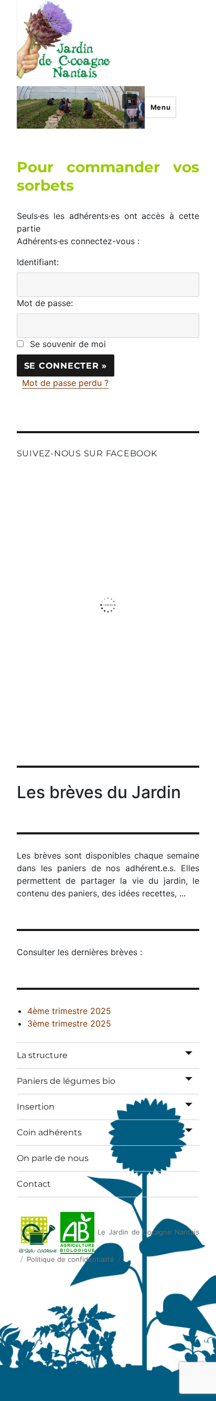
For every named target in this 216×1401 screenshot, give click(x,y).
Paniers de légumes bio (66, 1081)
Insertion (36, 1107)
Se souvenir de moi (68, 344)
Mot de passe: (45, 303)
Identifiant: (38, 262)
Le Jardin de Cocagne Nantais (148, 1232)
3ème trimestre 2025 (69, 1023)
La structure (42, 1055)
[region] (81, 107)
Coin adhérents (49, 1132)
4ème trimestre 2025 (69, 1011)
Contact (34, 1184)
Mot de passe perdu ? (65, 383)
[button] (129, 101)
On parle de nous (53, 1158)
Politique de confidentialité (70, 1259)
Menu (160, 107)
